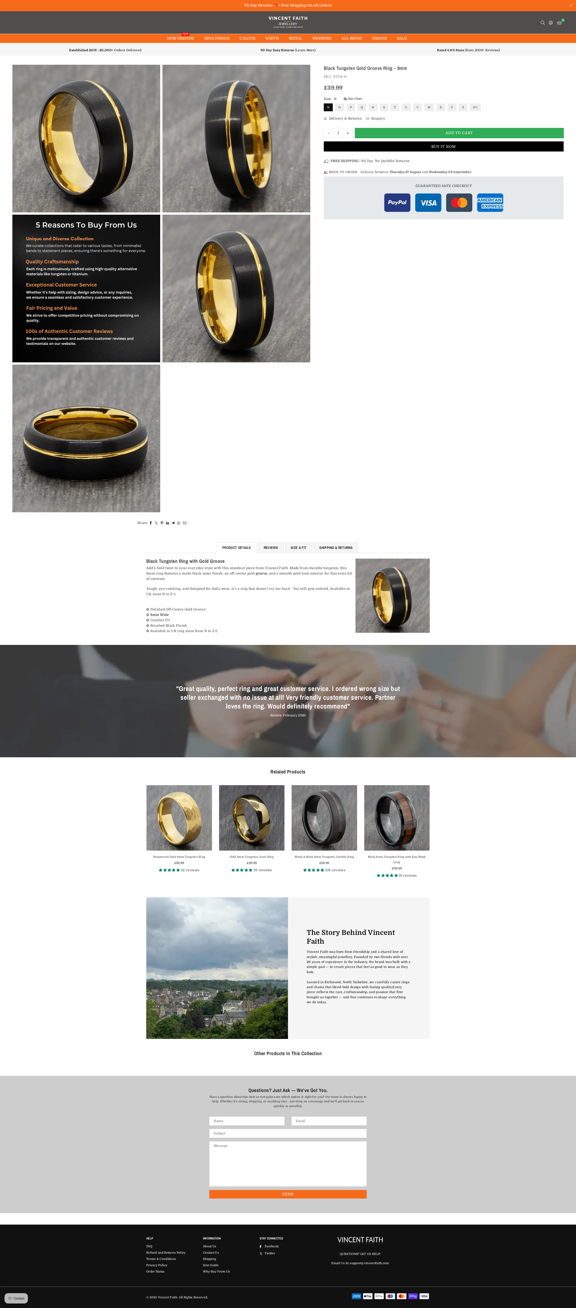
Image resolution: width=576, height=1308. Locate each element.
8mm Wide (159, 615)
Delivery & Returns (345, 118)
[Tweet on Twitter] (156, 523)
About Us (209, 1246)
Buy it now (443, 147)
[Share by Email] (185, 523)
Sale (402, 38)
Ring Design (217, 38)
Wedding (321, 38)
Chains (379, 38)
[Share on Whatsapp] (179, 523)
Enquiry (377, 118)
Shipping (209, 1259)
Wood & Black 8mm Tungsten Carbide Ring (251, 856)
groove (261, 573)
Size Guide (210, 1265)
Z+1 (475, 107)
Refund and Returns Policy (166, 1252)
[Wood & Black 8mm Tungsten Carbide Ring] (252, 818)
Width (272, 38)
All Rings (352, 38)
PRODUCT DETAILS (236, 547)
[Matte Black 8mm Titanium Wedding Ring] (397, 818)
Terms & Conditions (161, 1259)
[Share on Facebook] (151, 523)
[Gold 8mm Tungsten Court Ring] (179, 818)
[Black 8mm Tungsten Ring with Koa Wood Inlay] (324, 818)
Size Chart (354, 98)
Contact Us (211, 1252)
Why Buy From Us (216, 1271)
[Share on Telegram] (173, 523)
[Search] (543, 22)
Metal (295, 38)
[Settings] (551, 22)
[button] (559, 22)
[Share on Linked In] (167, 523)
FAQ (149, 1246)
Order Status (155, 1271)
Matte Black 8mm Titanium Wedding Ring (397, 856)
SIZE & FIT (298, 547)
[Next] (436, 834)
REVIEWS (271, 547)
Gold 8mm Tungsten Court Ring (179, 856)
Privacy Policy (156, 1265)
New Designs (180, 37)
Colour (247, 38)
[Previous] (140, 834)
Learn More (305, 50)
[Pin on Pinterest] (162, 523)
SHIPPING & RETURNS (336, 547)
